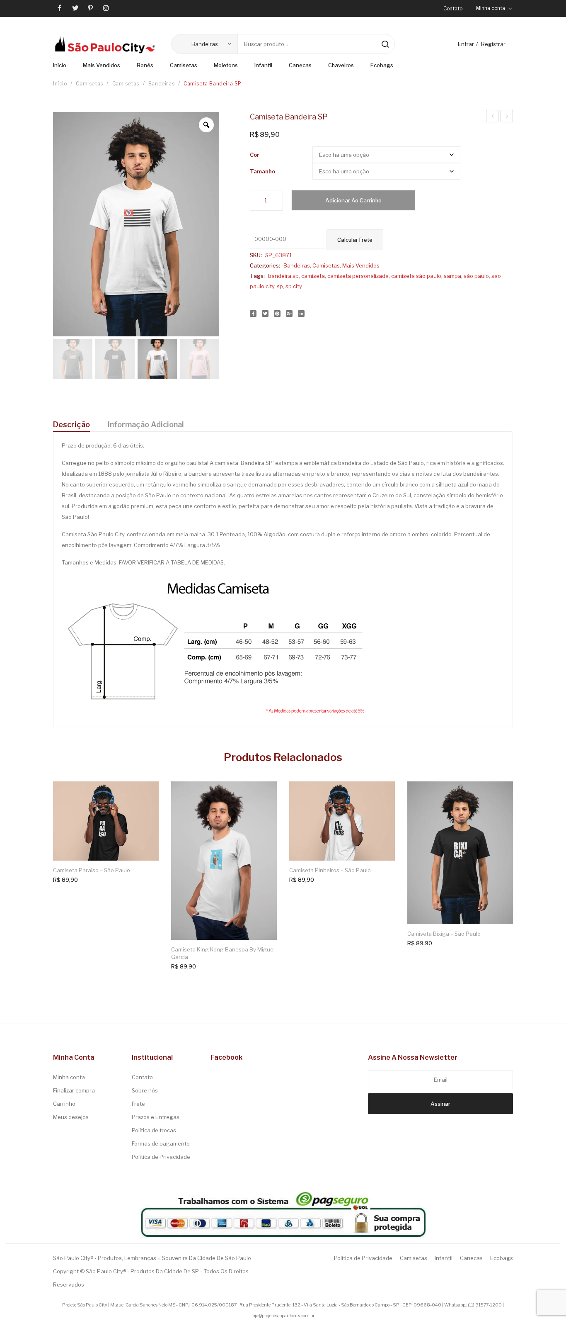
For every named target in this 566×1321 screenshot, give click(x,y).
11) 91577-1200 (485, 1305)
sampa (452, 275)
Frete (138, 1103)
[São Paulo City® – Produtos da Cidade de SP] (105, 44)
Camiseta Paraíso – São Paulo (91, 870)
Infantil (443, 1258)
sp (280, 286)
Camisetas (89, 83)
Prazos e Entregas (155, 1117)
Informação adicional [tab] (146, 424)
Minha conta (69, 1077)
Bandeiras (161, 83)
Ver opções (145, 795)
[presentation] (47, 869)
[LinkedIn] (301, 313)
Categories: (265, 265)
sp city (293, 286)
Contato (452, 8)
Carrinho (64, 1103)
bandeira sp (283, 275)
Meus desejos (71, 1117)
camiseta (313, 275)
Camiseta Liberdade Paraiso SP (507, 117)
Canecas (471, 1258)
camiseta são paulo (416, 275)
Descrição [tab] (71, 424)
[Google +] (289, 313)
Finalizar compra (74, 1090)
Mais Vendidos (361, 265)
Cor (254, 154)
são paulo (476, 275)
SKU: (256, 255)
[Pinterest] (277, 313)
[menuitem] (64, 65)
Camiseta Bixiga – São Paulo (444, 933)
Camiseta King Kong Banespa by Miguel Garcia (223, 953)
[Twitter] (265, 313)
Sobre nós (145, 1090)
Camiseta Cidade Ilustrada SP (492, 117)
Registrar (493, 44)
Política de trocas (154, 1130)
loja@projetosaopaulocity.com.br (283, 1316)
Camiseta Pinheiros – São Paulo (330, 870)
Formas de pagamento (161, 1143)
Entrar (466, 44)
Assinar (440, 1103)
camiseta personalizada (358, 275)
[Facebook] (253, 313)
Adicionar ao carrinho (353, 200)
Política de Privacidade (161, 1156)
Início (60, 83)
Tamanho (262, 171)
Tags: (257, 275)
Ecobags (501, 1258)
